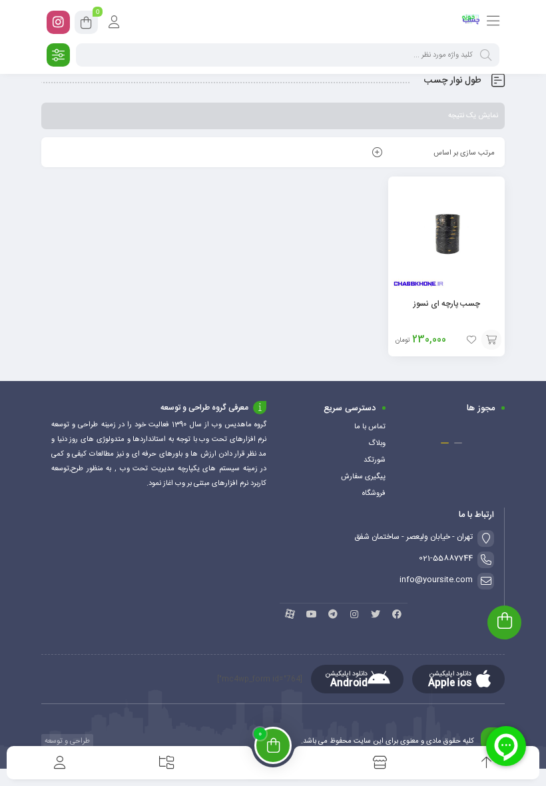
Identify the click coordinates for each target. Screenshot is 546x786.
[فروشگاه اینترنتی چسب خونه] (471, 22)
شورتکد (375, 460)
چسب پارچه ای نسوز (446, 303)
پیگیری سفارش (363, 477)
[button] (458, 443)
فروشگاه (374, 494)
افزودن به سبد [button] (491, 340)
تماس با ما (370, 427)
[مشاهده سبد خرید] (86, 24)
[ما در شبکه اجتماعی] (58, 22)
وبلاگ (377, 444)
